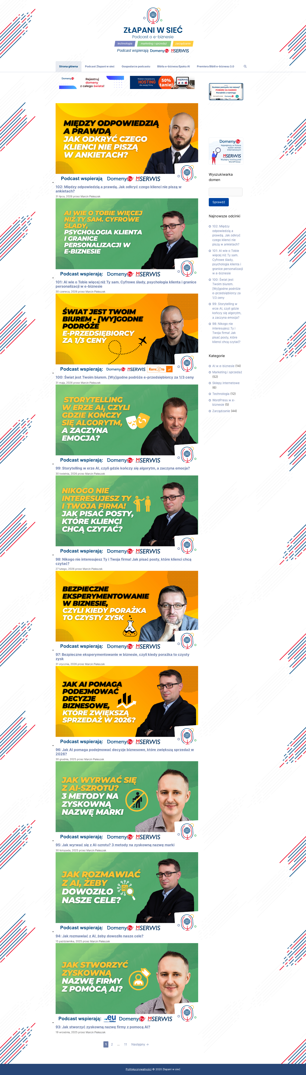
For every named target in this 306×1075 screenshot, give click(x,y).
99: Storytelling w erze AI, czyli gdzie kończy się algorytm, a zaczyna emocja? (123, 468)
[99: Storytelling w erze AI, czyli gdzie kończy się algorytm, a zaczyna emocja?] (127, 464)
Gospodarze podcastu (136, 66)
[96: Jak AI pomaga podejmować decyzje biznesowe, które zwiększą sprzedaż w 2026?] (127, 745)
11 (126, 1044)
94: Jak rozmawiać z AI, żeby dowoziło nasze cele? (99, 936)
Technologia (221, 394)
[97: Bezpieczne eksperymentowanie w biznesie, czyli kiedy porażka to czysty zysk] (127, 650)
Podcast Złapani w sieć (100, 66)
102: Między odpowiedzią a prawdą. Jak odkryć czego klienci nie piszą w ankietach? (226, 235)
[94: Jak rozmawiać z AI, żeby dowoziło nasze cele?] (127, 931)
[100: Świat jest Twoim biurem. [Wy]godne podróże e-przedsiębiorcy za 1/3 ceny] (127, 373)
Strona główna (68, 66)
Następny (140, 1044)
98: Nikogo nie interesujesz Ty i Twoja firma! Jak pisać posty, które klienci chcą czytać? (226, 333)
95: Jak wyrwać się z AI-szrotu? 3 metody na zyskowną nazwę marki (115, 845)
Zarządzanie (221, 411)
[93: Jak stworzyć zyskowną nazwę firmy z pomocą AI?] (127, 1022)
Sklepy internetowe (226, 383)
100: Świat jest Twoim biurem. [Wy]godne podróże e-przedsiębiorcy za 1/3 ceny (125, 377)
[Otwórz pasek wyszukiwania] (245, 66)
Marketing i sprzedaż (227, 372)
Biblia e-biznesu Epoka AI (173, 66)
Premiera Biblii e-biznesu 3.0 (215, 66)
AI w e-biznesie (223, 366)
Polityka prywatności (139, 1069)
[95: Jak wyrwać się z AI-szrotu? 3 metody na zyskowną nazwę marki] (127, 840)
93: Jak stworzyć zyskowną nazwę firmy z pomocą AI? (103, 1027)
